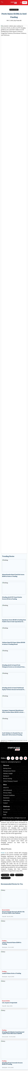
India (4, 814)
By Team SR (17, 20)
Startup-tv (6, 776)
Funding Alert (5, 874)
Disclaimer (6, 798)
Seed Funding (19, 874)
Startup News (7, 768)
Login (24, 2)
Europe (5, 812)
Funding (4, 940)
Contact (5, 803)
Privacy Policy (7, 792)
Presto (3, 852)
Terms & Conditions (9, 795)
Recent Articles (14, 9)
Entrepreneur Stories (9, 771)
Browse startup (7, 778)
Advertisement (7, 790)
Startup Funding (6, 877)
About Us (6, 787)
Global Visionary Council (10, 781)
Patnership (6, 800)
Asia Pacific (6, 809)
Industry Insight (8, 773)
